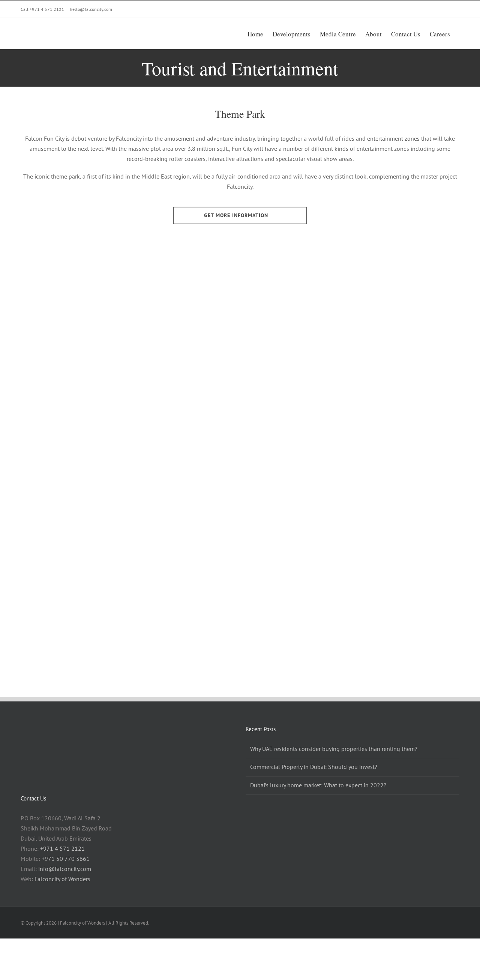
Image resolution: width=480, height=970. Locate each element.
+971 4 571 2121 (47, 9)
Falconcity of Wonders (62, 879)
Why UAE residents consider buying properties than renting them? (333, 748)
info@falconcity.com (64, 868)
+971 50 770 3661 (66, 858)
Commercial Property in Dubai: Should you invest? (313, 766)
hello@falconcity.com (91, 9)
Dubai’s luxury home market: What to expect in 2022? (318, 785)
